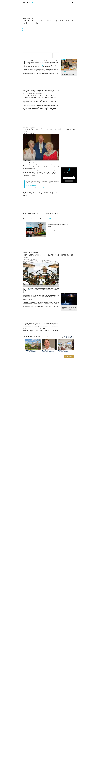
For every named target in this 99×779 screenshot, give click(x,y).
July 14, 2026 (46, 187)
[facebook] (70, 2)
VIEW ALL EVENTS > (72, 309)
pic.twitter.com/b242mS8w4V (32, 185)
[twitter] (72, 2)
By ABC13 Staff (25, 133)
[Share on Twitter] (22, 29)
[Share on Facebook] (22, 26)
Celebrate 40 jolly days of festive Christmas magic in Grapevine (58, 230)
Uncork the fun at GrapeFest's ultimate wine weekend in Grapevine (58, 234)
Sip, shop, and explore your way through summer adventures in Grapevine (58, 225)
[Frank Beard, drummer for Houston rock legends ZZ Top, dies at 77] (41, 273)
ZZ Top (30, 289)
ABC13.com (50, 218)
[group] (26, 55)
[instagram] (73, 2)
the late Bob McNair (46, 212)
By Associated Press (26, 259)
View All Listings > (69, 356)
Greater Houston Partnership (36, 65)
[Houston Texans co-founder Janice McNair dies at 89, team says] (41, 147)
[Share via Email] (22, 31)
